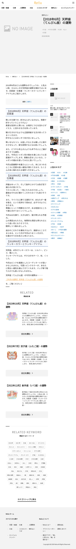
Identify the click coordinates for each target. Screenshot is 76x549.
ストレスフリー (21, 447)
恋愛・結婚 (5, 8)
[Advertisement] (38, 61)
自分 (17, 479)
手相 (27, 471)
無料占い (54, 8)
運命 (28, 483)
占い (24, 463)
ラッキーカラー (25, 455)
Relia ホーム (10, 514)
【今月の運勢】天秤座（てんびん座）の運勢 (24, 279)
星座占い (19, 475)
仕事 (14, 8)
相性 (39, 475)
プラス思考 (37, 451)
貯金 (11, 483)
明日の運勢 (10, 475)
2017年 (18, 443)
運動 (22, 483)
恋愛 (36, 467)
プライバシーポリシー (49, 530)
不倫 (34, 455)
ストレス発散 (32, 447)
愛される (20, 471)
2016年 (11, 443)
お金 (31, 8)
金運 (42, 483)
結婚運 (10, 479)
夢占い (36, 463)
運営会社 (60, 525)
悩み (13, 471)
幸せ (16, 467)
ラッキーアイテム (13, 455)
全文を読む (25, 333)
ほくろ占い (32, 443)
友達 (30, 463)
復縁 (21, 467)
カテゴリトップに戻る (27, 499)
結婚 (45, 475)
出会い (10, 463)
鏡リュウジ (20, 487)
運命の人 (35, 483)
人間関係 (23, 8)
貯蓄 (43, 479)
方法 (41, 471)
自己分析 (24, 479)
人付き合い (41, 455)
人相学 (11, 459)
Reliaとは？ (47, 525)
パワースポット (17, 451)
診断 (38, 479)
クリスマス (41, 443)
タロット (41, 447)
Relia (56, 544)
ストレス (12, 447)
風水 (35, 487)
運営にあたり (61, 529)
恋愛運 (43, 467)
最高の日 (32, 475)
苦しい (31, 479)
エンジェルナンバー (68, 8)
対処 (10, 467)
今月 (27, 459)
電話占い (28, 487)
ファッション (27, 451)
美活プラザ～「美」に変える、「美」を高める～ (49, 537)
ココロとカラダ (42, 8)
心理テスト (29, 467)
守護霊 (43, 463)
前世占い (17, 463)
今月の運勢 (35, 459)
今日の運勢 (20, 459)
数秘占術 (34, 471)
